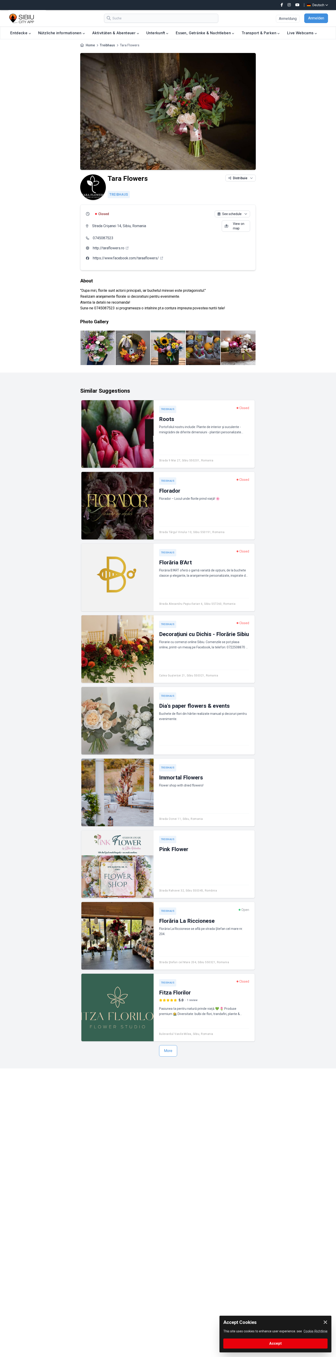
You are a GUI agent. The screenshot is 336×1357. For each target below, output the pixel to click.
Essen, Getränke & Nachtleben (204, 33)
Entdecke (19, 33)
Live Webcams (301, 33)
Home (90, 45)
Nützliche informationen (60, 33)
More (168, 1051)
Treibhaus (107, 45)
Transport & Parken (259, 33)
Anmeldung (288, 18)
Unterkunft (156, 33)
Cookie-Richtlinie (316, 1331)
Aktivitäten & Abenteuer (114, 33)
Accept (275, 1343)
